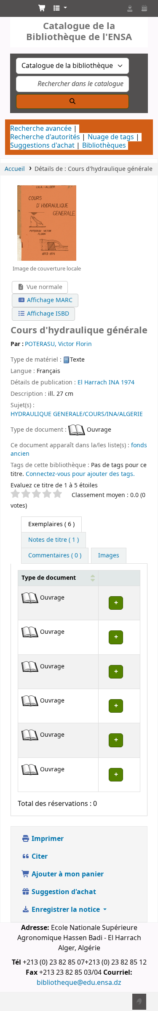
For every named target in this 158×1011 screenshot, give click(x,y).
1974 (127, 382)
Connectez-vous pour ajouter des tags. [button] (80, 474)
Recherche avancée (41, 129)
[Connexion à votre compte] (130, 8)
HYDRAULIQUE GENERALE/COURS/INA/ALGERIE (77, 414)
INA (114, 382)
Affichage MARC (48, 300)
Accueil (15, 169)
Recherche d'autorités (45, 137)
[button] (42, 8)
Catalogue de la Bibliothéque (16, 10)
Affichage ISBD (47, 313)
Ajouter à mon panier (67, 874)
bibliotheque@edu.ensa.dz (79, 983)
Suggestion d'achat (63, 892)
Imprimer (47, 839)
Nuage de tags (111, 137)
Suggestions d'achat (42, 146)
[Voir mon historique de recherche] (144, 8)
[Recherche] (72, 101)
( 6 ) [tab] (51, 524)
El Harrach (92, 382)
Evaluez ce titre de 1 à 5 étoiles (54, 485)
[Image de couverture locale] (47, 223)
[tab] (53, 540)
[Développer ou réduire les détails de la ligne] (119, 603)
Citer (39, 857)
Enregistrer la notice (66, 910)
